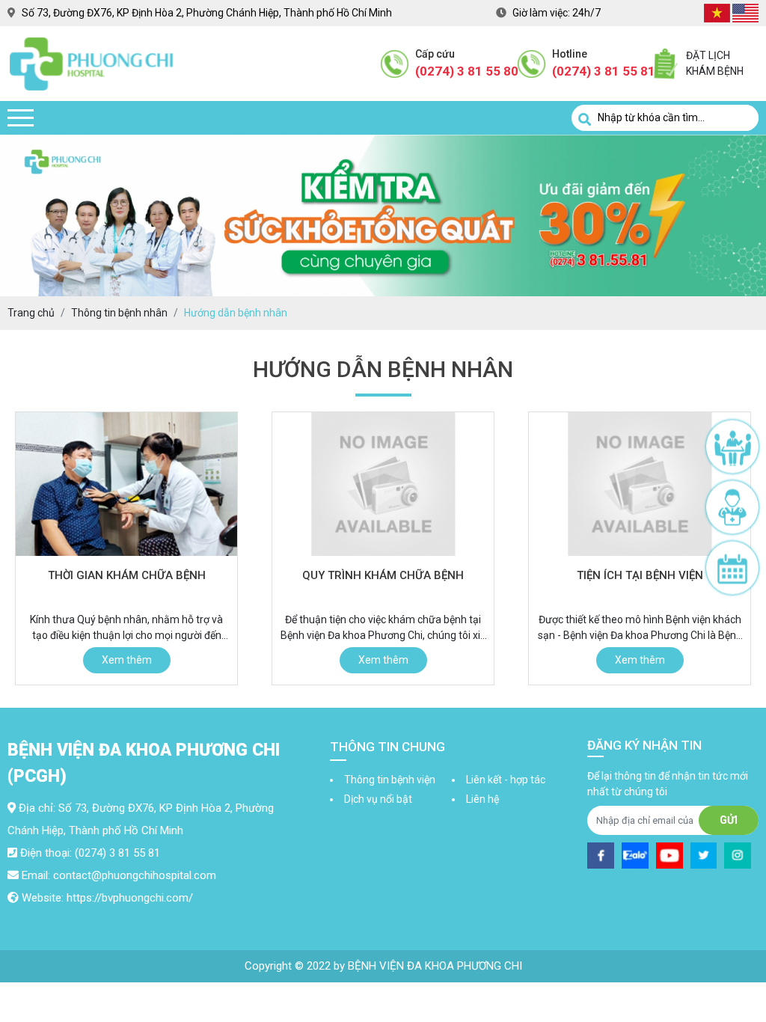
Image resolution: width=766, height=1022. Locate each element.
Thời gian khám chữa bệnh (127, 575)
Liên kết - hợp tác (505, 780)
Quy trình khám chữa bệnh (383, 575)
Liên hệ (482, 799)
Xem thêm (127, 660)
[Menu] (20, 117)
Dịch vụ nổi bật (378, 799)
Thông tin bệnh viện (389, 780)
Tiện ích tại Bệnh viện (640, 575)
